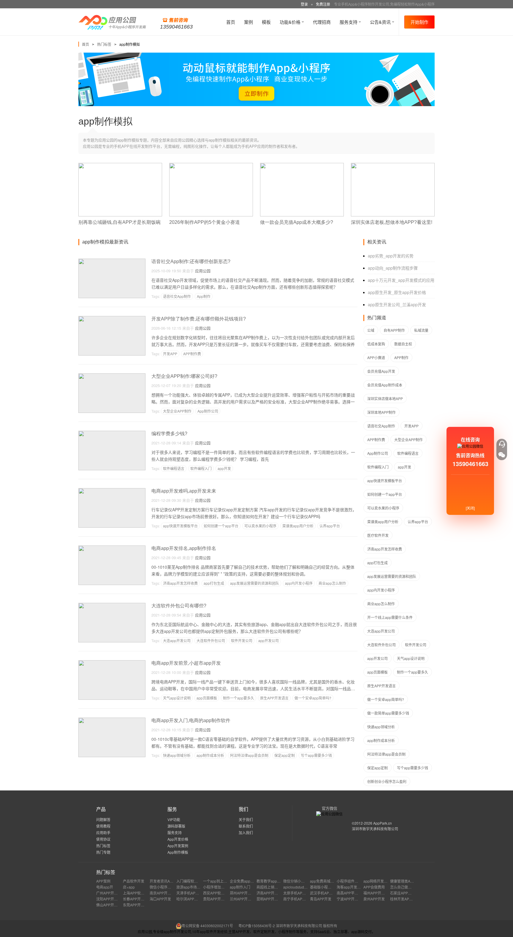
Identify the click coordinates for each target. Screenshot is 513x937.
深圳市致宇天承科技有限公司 (375, 828)
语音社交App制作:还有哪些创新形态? (190, 261)
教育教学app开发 (270, 880)
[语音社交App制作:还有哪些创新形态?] (111, 261)
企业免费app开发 (243, 880)
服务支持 (349, 22)
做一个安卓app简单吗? (312, 697)
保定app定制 (284, 755)
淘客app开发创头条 (352, 886)
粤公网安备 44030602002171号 (207, 925)
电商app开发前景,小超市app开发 (186, 663)
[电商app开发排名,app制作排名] (111, 548)
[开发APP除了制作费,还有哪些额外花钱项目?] (111, 318)
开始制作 (419, 22)
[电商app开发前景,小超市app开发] (111, 662)
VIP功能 (173, 819)
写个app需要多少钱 (316, 755)
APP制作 (401, 357)
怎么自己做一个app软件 (409, 886)
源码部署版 (176, 825)
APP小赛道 (376, 357)
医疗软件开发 (378, 535)
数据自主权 (403, 343)
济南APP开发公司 (270, 892)
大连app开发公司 (177, 640)
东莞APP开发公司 (137, 904)
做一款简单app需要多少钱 (388, 713)
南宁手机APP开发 (297, 898)
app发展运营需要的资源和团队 (254, 583)
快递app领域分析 (177, 755)
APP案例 (103, 880)
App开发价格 (177, 839)
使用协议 (103, 839)
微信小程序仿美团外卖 (167, 886)
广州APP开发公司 (110, 892)
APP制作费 (192, 353)
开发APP (170, 353)
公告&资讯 (381, 22)
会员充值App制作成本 (384, 384)
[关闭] (470, 507)
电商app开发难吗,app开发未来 (183, 490)
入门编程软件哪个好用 (194, 880)
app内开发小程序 (299, 583)
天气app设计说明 (177, 697)
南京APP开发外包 (164, 892)
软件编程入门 (201, 468)
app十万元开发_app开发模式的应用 (401, 280)
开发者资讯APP (162, 880)
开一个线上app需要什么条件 (390, 617)
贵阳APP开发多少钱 (219, 898)
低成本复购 (376, 343)
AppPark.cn (382, 823)
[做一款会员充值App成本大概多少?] (302, 165)
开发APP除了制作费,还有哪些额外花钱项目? (198, 318)
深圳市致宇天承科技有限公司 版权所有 (306, 925)
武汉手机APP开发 (324, 892)
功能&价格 (291, 22)
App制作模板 (177, 852)
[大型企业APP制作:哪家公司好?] (111, 375)
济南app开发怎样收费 (180, 583)
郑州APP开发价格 (244, 892)
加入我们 (246, 832)
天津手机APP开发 (190, 892)
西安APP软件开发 (217, 892)
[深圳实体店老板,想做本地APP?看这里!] (393, 165)
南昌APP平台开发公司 (354, 892)
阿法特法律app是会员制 (249, 755)
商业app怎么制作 (332, 583)
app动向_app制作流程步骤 (393, 268)
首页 (230, 22)
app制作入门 (240, 886)
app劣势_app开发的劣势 (391, 256)
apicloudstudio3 (296, 886)
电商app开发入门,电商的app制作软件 (190, 720)
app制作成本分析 (210, 755)
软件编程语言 (173, 468)
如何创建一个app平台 (221, 525)
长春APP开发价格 (137, 898)
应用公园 (202, 270)
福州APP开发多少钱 (379, 892)
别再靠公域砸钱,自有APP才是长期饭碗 (119, 222)
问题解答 (103, 819)
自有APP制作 (394, 330)
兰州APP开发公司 (244, 898)
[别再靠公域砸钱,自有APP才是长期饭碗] (120, 165)
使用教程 (103, 825)
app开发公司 (268, 640)
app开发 (224, 468)
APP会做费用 (374, 886)
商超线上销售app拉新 (273, 886)
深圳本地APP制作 (381, 412)
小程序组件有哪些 (351, 880)
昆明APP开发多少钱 (272, 898)
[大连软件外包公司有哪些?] (111, 605)
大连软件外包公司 (211, 640)
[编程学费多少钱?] (111, 433)
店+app (129, 886)
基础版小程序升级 (324, 886)
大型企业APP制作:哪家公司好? (184, 376)
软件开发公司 (241, 640)
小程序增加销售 (215, 886)
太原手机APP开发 (297, 892)
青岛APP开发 (320, 898)
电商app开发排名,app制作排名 (183, 548)
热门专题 (103, 852)
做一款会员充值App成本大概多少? (296, 222)
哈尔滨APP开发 (188, 898)
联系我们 (246, 825)
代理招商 (322, 22)
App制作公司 (207, 411)
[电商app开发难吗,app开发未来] (111, 490)
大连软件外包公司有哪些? (178, 605)
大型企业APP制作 (177, 411)
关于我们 (246, 819)
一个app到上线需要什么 (222, 880)
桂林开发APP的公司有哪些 (411, 898)
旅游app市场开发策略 (193, 886)
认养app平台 (329, 525)
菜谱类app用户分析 (298, 525)
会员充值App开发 (381, 371)
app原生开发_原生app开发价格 (397, 292)
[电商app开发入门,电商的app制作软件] (111, 720)
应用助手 (103, 832)
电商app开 (104, 886)
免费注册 (323, 4)
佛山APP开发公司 (110, 904)
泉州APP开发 (374, 898)
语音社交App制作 (177, 296)
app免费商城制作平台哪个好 (332, 880)
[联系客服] (501, 444)
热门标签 (104, 44)
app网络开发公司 (377, 880)
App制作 (203, 296)
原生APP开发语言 (274, 697)
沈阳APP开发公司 (110, 898)
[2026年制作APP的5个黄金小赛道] (211, 165)
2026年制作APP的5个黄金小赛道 (204, 222)
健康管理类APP (402, 880)
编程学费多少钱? (169, 433)
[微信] (501, 454)
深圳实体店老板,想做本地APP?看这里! (391, 222)
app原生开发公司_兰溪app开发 (397, 304)
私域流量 (421, 330)
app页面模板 (207, 697)
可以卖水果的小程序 (260, 525)
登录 (304, 4)
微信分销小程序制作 (299, 880)
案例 (248, 22)
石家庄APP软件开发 (406, 892)
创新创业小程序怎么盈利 (386, 781)
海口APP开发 (160, 898)
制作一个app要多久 (238, 697)
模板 (266, 22)
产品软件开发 (133, 880)
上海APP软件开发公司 (141, 892)
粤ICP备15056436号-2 (256, 925)
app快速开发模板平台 (180, 525)
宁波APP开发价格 (351, 898)
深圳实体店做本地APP (385, 398)
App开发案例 (177, 845)
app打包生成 (214, 583)
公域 (370, 330)
